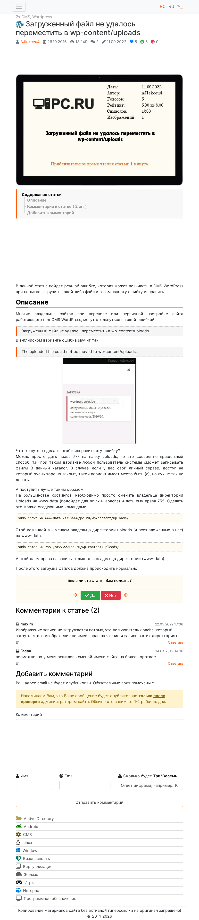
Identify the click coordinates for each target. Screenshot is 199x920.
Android (30, 826)
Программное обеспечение (49, 898)
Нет (112, 595)
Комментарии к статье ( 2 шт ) (57, 206)
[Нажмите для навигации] (19, 7)
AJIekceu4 (30, 41)
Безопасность (36, 858)
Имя (23, 775)
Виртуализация (37, 866)
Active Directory (38, 818)
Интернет (31, 890)
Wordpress (42, 16)
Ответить (175, 642)
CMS (25, 16)
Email (69, 775)
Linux (26, 842)
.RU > (171, 6)
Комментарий (29, 714)
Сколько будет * (149, 775)
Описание (37, 200)
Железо (30, 874)
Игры (28, 882)
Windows (30, 850)
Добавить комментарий (50, 212)
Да (92, 595)
